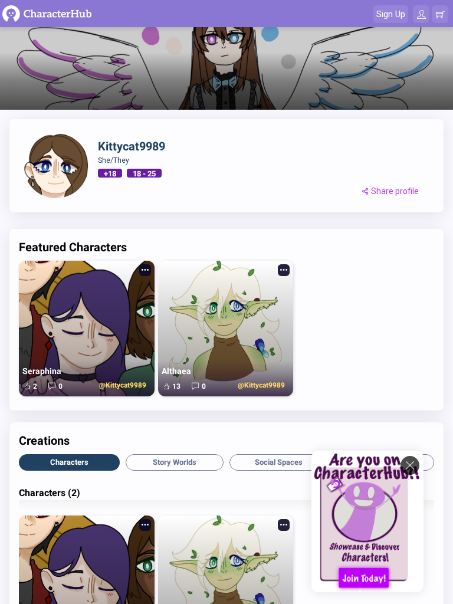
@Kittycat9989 (122, 385)
